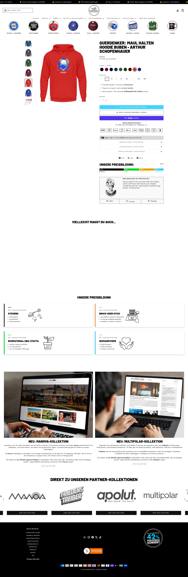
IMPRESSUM (33, 550)
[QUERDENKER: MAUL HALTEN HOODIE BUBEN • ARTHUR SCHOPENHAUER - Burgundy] (31, 284)
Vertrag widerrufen (33, 559)
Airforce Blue (116, 69)
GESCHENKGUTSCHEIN (32, 538)
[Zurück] (3, 499)
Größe (102, 75)
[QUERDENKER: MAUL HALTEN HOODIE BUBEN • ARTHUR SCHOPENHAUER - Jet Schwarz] (15, 284)
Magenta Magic (106, 69)
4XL (139, 79)
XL (121, 79)
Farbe (105, 66)
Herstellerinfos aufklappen (131, 151)
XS (102, 79)
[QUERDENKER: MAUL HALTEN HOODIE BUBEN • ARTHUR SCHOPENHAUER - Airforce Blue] (23, 284)
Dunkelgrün (125, 69)
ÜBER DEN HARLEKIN (147, 18)
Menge (102, 97)
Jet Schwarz (102, 69)
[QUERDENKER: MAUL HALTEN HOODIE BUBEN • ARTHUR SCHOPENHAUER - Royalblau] (36, 284)
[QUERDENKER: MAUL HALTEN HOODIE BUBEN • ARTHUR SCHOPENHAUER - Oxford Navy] (20, 284)
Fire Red (135, 69)
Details (162, 164)
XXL (127, 79)
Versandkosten (112, 59)
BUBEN (56, 18)
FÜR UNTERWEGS (95, 18)
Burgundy (130, 69)
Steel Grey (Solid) (121, 69)
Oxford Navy (111, 69)
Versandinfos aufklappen (131, 147)
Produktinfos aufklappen (132, 142)
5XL (145, 79)
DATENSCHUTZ (33, 547)
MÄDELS (45, 18)
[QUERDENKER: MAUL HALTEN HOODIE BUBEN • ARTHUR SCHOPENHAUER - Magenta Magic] (18, 284)
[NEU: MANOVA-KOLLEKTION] (48, 405)
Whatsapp (153, 201)
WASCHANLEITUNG (32, 541)
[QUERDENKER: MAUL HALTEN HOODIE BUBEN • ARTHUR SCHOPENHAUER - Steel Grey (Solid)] (26, 284)
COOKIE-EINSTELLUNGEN (33, 533)
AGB (33, 555)
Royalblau (139, 69)
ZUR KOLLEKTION (48, 466)
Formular (132, 201)
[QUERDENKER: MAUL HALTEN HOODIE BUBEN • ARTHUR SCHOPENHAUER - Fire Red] (33, 284)
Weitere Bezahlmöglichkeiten (131, 123)
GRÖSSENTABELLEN (32, 544)
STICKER (36, 18)
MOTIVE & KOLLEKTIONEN (73, 18)
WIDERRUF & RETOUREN (33, 535)
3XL (133, 79)
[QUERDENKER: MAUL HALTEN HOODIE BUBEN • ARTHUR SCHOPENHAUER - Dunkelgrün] (28, 284)
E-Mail (111, 201)
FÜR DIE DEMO (129, 18)
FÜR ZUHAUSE (112, 18)
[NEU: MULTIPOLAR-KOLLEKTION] (139, 405)
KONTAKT (32, 552)
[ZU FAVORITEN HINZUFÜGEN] (6, 231)
